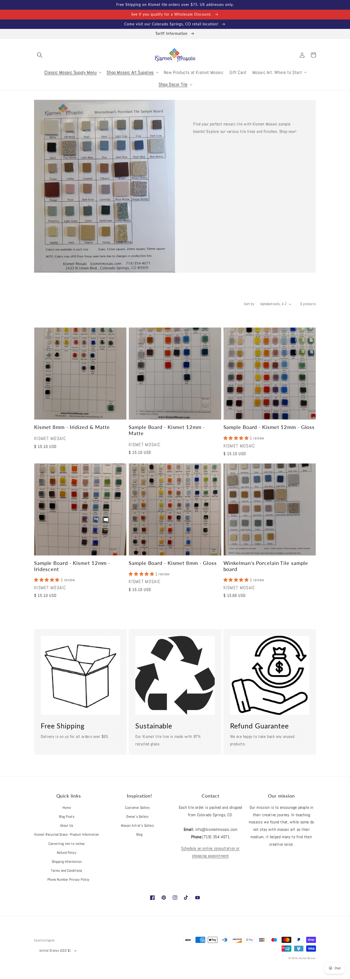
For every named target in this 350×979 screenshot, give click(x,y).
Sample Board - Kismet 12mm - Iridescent (72, 566)
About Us (66, 825)
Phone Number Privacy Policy (68, 879)
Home (67, 807)
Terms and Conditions (66, 870)
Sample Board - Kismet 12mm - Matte (167, 430)
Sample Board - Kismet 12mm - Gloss (269, 427)
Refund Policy (67, 852)
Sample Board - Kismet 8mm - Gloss (173, 563)
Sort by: (249, 304)
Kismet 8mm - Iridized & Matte (72, 427)
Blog (139, 834)
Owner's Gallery (137, 816)
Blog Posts (67, 816)
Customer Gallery (137, 807)
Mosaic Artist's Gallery (137, 825)
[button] (39, 55)
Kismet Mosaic (307, 958)
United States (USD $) (54, 950)
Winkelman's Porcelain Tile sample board (265, 566)
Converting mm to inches (66, 843)
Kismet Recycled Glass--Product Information (66, 834)
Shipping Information (67, 861)
